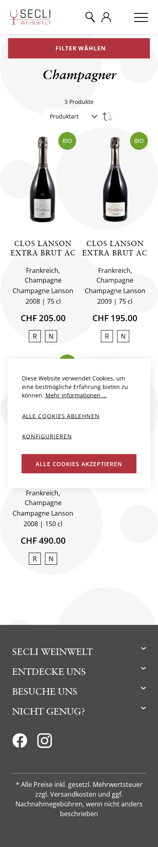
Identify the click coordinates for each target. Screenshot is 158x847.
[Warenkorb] (122, 17)
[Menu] (141, 17)
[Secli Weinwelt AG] (30, 17)
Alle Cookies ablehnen (61, 416)
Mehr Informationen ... (76, 395)
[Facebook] (19, 743)
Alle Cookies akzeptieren (79, 463)
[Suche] (90, 17)
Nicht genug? (48, 711)
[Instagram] (44, 743)
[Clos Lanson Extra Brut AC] (43, 179)
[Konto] (106, 17)
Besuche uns (44, 691)
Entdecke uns (49, 671)
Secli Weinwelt (52, 651)
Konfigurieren (47, 436)
